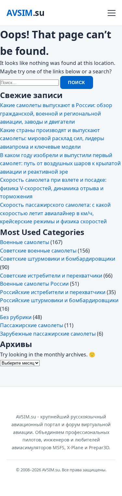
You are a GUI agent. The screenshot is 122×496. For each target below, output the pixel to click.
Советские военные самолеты (38, 250)
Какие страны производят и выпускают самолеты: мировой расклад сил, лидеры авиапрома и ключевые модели (52, 138)
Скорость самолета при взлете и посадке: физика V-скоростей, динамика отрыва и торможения (53, 188)
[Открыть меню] (111, 13)
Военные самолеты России (34, 283)
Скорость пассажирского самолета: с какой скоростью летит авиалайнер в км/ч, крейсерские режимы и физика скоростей (55, 213)
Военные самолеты (24, 242)
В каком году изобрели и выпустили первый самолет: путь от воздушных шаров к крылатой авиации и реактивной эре (60, 163)
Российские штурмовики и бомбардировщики (59, 300)
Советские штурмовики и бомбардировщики (57, 258)
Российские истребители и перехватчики (52, 292)
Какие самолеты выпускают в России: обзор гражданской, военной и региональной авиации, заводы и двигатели (56, 113)
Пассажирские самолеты (31, 325)
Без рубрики (16, 317)
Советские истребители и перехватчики (51, 275)
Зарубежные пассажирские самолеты (48, 333)
